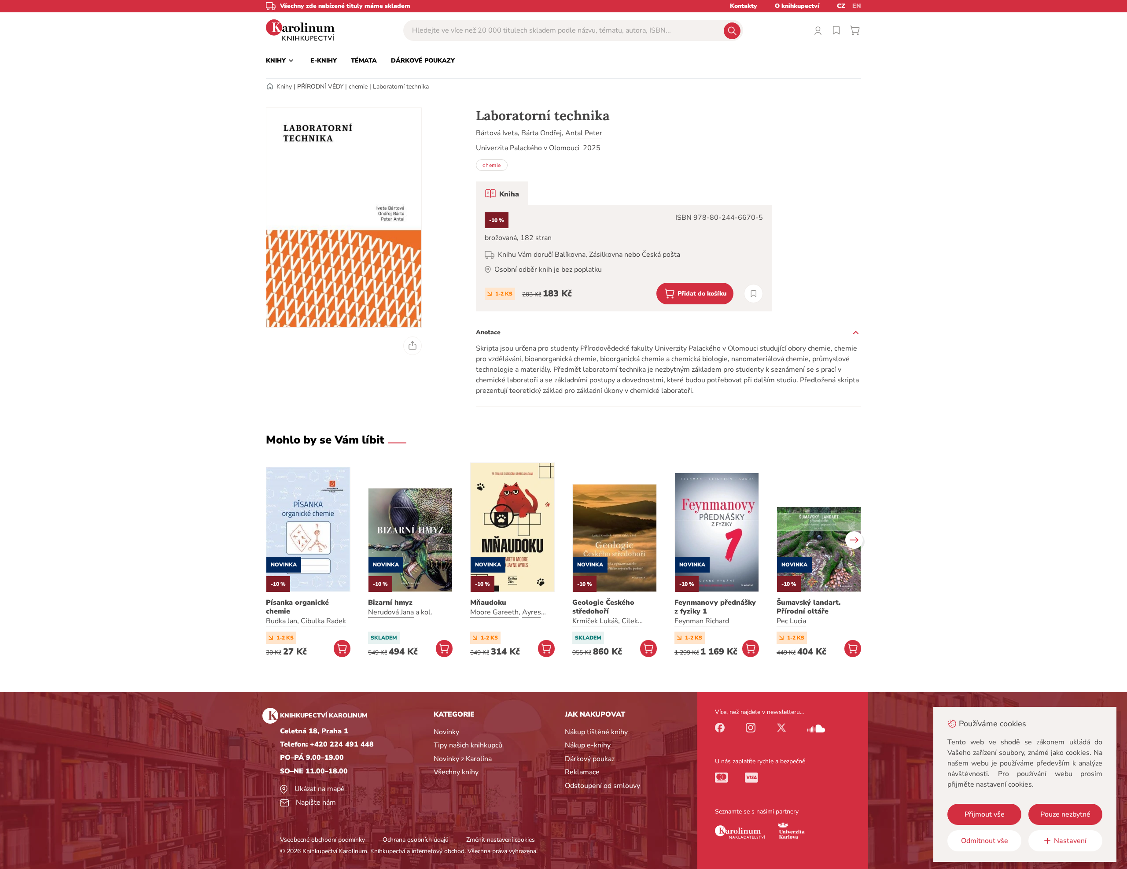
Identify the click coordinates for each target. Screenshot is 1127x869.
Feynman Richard (701, 621)
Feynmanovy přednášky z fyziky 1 (715, 607)
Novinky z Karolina (463, 759)
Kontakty (743, 6)
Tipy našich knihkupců (468, 745)
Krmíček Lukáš (595, 621)
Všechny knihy (456, 772)
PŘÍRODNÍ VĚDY (320, 86)
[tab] (502, 193)
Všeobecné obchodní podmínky (322, 840)
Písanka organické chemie (297, 607)
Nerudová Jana (391, 612)
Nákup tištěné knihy (596, 732)
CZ (841, 6)
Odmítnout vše (984, 841)
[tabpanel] (624, 258)
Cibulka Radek (323, 621)
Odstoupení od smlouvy (602, 786)
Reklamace (582, 772)
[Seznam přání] (836, 30)
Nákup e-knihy (588, 745)
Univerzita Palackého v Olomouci (527, 148)
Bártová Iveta (497, 133)
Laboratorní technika (401, 86)
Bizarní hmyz (390, 602)
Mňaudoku (488, 602)
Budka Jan (281, 621)
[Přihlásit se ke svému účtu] (818, 30)
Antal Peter (583, 133)
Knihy (284, 86)
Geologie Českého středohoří (603, 607)
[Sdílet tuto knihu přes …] (412, 346)
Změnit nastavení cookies (500, 840)
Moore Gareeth (494, 612)
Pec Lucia (791, 621)
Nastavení (1070, 841)
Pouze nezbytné (1065, 814)
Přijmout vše (985, 814)
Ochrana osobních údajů (416, 840)
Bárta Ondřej (541, 133)
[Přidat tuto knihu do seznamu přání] (753, 293)
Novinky (446, 732)
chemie (358, 86)
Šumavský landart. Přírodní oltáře (808, 607)
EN (856, 6)
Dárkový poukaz (590, 759)
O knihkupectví (797, 6)
